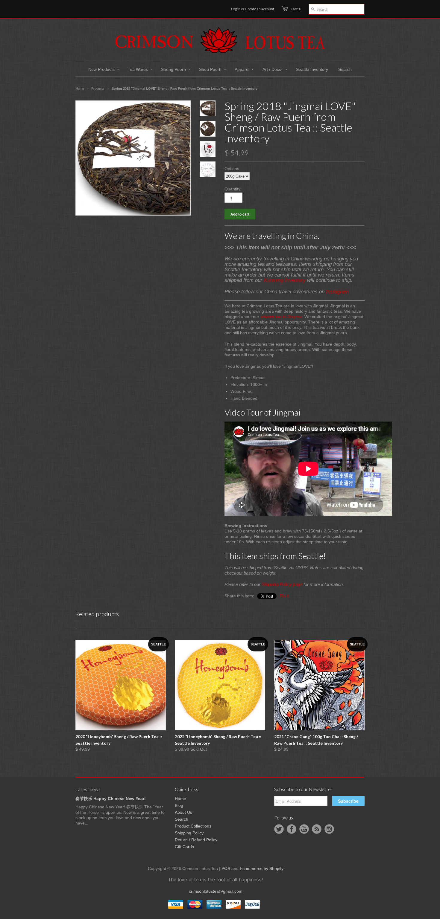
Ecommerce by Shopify (261, 868)
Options (231, 168)
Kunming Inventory (285, 280)
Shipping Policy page (282, 584)
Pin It (284, 595)
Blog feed (316, 829)
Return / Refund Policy (196, 839)
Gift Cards (184, 846)
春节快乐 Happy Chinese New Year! (110, 798)
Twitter (279, 829)
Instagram (337, 291)
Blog (179, 805)
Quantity (232, 189)
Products (97, 88)
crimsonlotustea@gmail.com (215, 891)
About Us (183, 812)
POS (225, 868)
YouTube (304, 829)
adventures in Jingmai (281, 316)
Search (181, 819)
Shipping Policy (189, 833)
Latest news (88, 789)
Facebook (291, 829)
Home (180, 798)
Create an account (259, 9)
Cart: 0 (296, 9)
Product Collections (193, 826)
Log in (235, 9)
